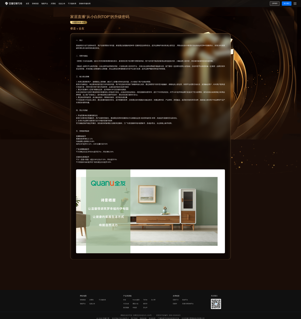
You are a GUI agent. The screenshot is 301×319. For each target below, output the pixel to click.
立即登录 (274, 3)
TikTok (145, 300)
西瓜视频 (126, 307)
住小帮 (153, 300)
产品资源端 (127, 296)
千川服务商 (102, 300)
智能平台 (83, 304)
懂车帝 (145, 304)
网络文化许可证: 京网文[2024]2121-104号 (136, 315)
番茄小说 (135, 304)
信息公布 (92, 304)
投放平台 (185, 300)
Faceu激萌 (136, 300)
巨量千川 (175, 300)
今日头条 (126, 304)
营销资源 (83, 300)
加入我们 (286, 3)
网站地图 (83, 296)
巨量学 (175, 304)
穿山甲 (145, 307)
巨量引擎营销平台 (188, 304)
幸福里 (135, 307)
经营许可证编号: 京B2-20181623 (168, 315)
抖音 (124, 300)
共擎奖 (91, 300)
